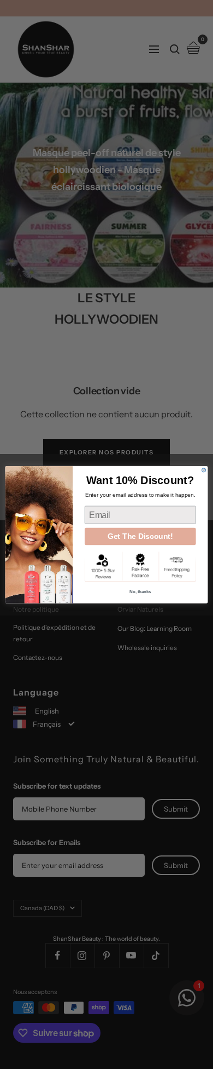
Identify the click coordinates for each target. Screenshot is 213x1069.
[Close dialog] (204, 470)
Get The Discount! (140, 536)
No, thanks (140, 591)
